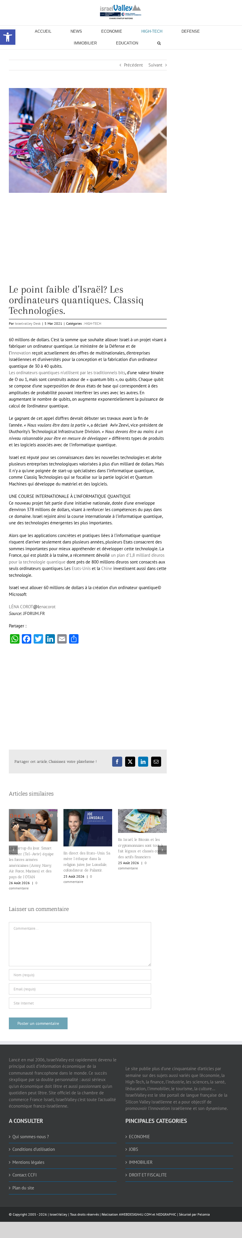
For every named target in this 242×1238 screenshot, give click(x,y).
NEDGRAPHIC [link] (165, 1214)
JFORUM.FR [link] (34, 613)
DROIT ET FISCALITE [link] (148, 1175)
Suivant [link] (155, 65)
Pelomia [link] (203, 1214)
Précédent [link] (133, 65)
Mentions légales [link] (28, 1162)
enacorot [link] (47, 606)
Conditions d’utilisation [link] (33, 1149)
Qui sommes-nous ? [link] (30, 1136)
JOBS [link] (133, 1149)
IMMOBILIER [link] (141, 1162)
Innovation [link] (21, 353)
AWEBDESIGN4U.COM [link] (135, 1214)
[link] (121, 12)
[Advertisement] (88, 243)
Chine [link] (106, 568)
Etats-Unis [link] (81, 568)
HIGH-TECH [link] (92, 323)
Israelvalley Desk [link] (28, 323)
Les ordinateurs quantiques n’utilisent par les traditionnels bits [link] (67, 372)
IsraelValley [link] (58, 1214)
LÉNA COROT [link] (21, 606)
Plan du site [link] (23, 1188)
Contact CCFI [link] (24, 1175)
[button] (13, 850)
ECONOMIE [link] (139, 1136)
